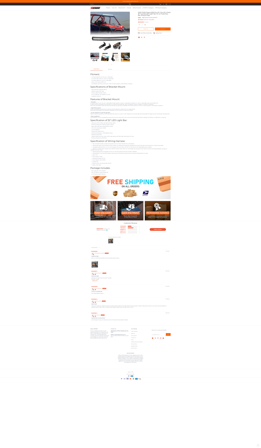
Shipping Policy (134, 346)
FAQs (132, 339)
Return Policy (134, 348)
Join (168, 334)
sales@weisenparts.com (120, 334)
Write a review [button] (158, 229)
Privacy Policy (134, 343)
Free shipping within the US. (130, 1)
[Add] (145, 25)
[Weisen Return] (130, 210)
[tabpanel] (130, 136)
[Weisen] (95, 8)
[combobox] (109, 4)
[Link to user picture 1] (94, 264)
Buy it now (163, 28)
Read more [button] (95, 280)
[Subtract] (139, 25)
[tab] (96, 69)
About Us (133, 333)
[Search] (130, 4)
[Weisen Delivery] (103, 210)
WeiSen (139, 17)
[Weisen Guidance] (158, 210)
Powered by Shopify (130, 374)
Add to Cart (145, 28)
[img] (94, 251)
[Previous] (91, 31)
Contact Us (133, 337)
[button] (141, 22)
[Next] (128, 31)
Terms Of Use (134, 335)
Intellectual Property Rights (136, 341)
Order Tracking (134, 331)
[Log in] (166, 4)
